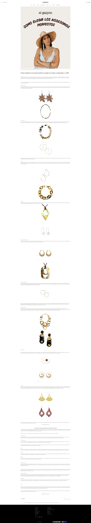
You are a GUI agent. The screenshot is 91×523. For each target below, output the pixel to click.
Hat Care (48, 510)
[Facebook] (1, 2)
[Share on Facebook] (66, 499)
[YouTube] (6, 2)
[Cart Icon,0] (89, 2)
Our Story (36, 509)
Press (35, 515)
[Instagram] (4, 2)
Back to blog (23, 498)
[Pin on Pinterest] (69, 499)
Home (21, 69)
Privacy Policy (37, 510)
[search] (86, 2)
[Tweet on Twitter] (68, 499)
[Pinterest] (3, 2)
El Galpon (24, 69)
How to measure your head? (50, 509)
